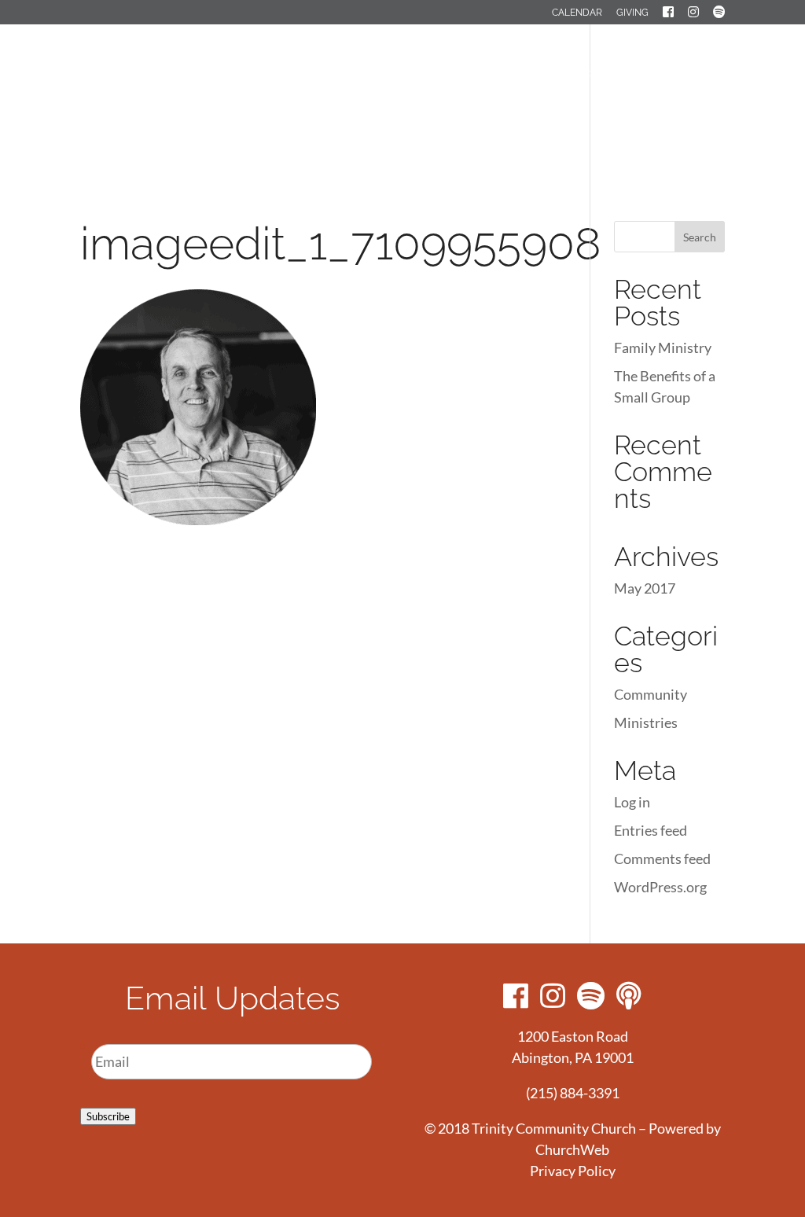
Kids (660, 73)
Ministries (596, 73)
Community (650, 694)
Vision (450, 73)
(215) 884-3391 (572, 1092)
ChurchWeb (572, 1149)
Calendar (577, 13)
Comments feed (662, 858)
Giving (632, 13)
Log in (632, 802)
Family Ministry (662, 347)
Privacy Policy (573, 1170)
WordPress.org (660, 886)
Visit (337, 73)
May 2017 (644, 588)
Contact (409, 128)
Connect (517, 73)
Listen (343, 128)
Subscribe (108, 1116)
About (391, 73)
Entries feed (650, 830)
